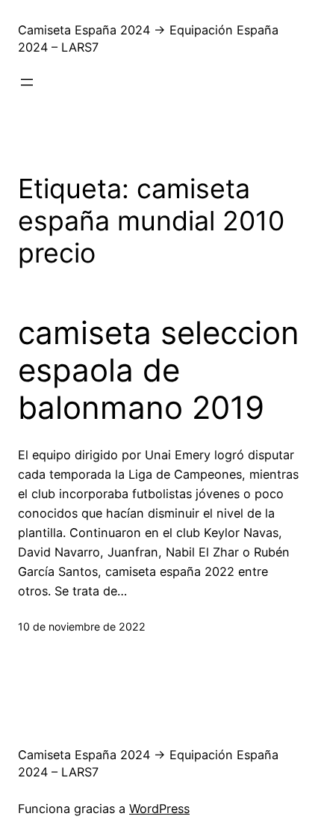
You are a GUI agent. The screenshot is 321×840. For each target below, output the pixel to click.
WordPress (159, 808)
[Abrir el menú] (27, 82)
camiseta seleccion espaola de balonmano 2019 (158, 370)
